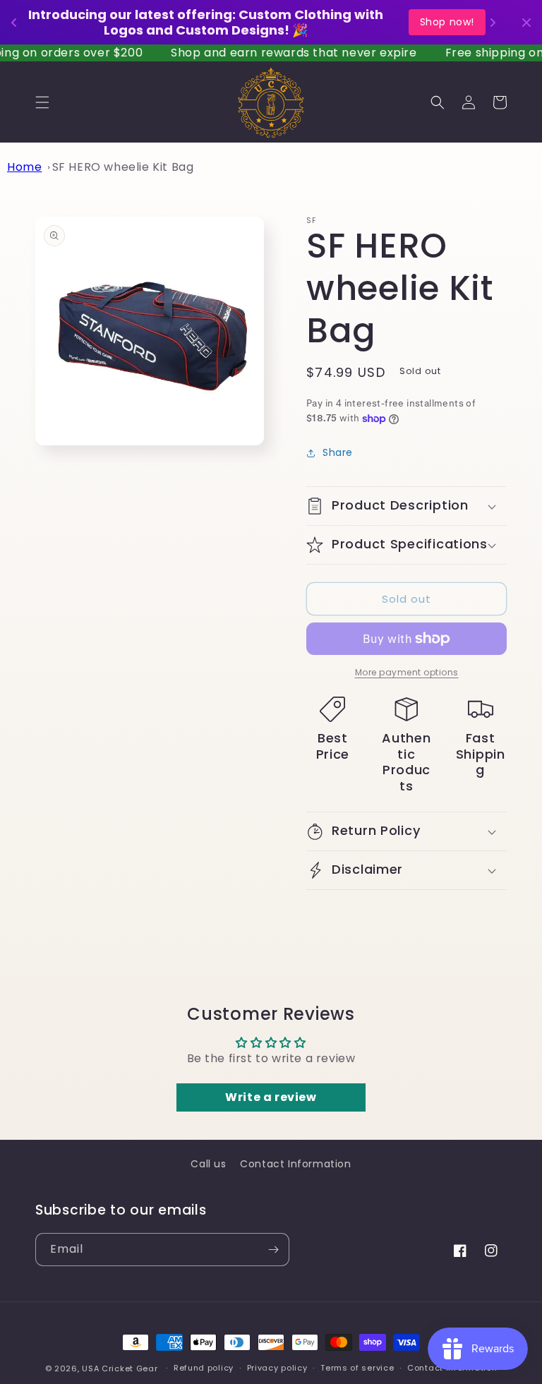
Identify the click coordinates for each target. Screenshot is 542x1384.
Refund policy (204, 1367)
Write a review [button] (270, 1097)
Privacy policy (277, 1367)
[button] (42, 102)
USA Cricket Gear (119, 1368)
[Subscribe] (273, 1249)
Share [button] (338, 452)
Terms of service (357, 1367)
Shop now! (447, 22)
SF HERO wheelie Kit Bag (123, 167)
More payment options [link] (407, 672)
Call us (208, 1164)
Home (24, 167)
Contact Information (295, 1164)
